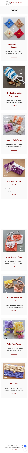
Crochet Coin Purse (14, 140)
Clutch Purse (14, 384)
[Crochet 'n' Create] (14, 3)
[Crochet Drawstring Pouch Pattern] (14, 77)
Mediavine (14, 449)
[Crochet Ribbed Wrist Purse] (14, 284)
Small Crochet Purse (14, 257)
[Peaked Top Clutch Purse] (14, 168)
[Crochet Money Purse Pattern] (14, 28)
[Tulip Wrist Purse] (14, 329)
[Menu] (3, 3)
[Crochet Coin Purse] (14, 125)
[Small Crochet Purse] (14, 241)
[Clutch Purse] (14, 371)
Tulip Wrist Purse (14, 344)
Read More (14, 57)
